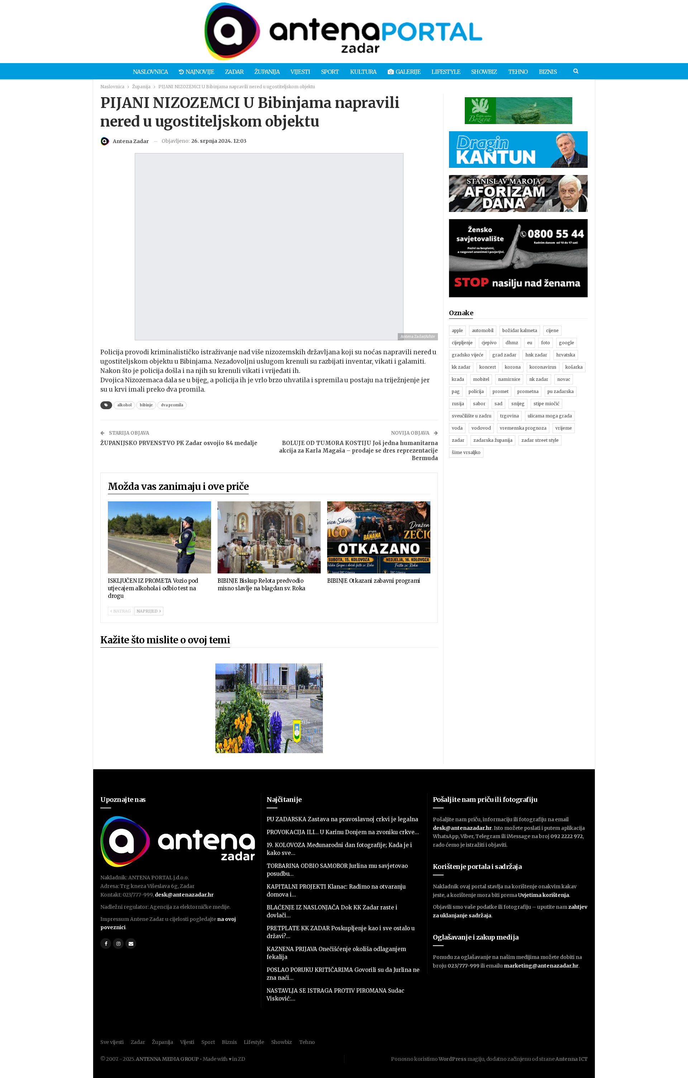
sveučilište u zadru (471, 416)
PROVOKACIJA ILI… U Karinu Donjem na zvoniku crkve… (343, 832)
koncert (487, 367)
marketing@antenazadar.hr (541, 966)
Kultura (363, 71)
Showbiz (484, 71)
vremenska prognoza (523, 428)
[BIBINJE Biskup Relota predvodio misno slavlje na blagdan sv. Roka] (269, 537)
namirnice (509, 379)
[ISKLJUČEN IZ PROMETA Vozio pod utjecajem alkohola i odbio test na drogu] (159, 537)
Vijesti (300, 71)
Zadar (234, 71)
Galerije (408, 71)
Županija (267, 71)
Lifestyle (445, 71)
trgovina (509, 416)
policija (476, 391)
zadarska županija (492, 440)
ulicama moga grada (550, 416)
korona (513, 367)
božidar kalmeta (519, 330)
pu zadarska (561, 391)
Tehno (518, 71)
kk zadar (461, 367)
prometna (528, 391)
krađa (458, 379)
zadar (458, 440)
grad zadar (504, 355)
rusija (458, 403)
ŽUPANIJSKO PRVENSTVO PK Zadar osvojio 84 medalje (178, 443)
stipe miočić (546, 403)
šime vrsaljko (466, 452)
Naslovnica (150, 71)
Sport (330, 71)
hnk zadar (536, 355)
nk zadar (538, 379)
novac (563, 379)
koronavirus (543, 367)
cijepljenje (462, 342)
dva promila (172, 405)
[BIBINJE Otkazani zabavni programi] (378, 537)
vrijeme (563, 428)
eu (529, 342)
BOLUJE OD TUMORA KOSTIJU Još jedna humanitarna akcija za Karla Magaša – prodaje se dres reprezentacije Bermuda (358, 451)
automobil (482, 330)
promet (500, 391)
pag (456, 391)
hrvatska (565, 355)
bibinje (146, 405)
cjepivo (489, 342)
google (566, 342)
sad (498, 403)
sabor (479, 403)
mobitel (481, 379)
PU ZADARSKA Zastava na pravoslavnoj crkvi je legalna (342, 819)
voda (457, 428)
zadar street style (540, 440)
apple (457, 330)
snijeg (518, 403)
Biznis (547, 71)
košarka (574, 367)
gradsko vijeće (467, 355)
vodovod (481, 428)
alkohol (124, 405)
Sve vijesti (112, 1042)
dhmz (512, 342)
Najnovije (200, 71)
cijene (552, 330)
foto (545, 342)
